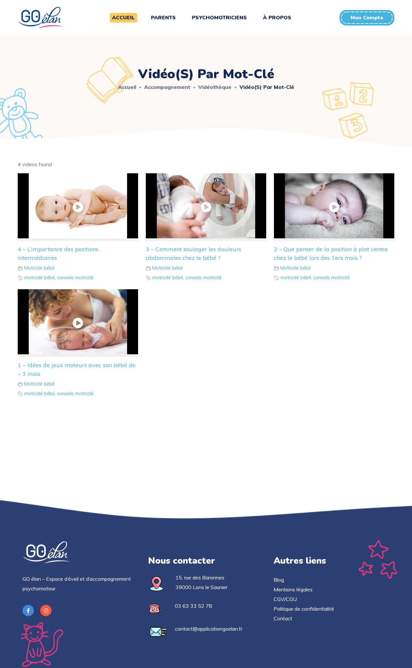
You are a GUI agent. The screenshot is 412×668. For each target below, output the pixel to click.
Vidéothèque (214, 87)
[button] (367, 17)
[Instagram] (46, 610)
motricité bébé (39, 278)
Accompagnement (167, 87)
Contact (283, 618)
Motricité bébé (39, 268)
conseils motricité (75, 278)
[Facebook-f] (28, 610)
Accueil (127, 87)
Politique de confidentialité (304, 609)
